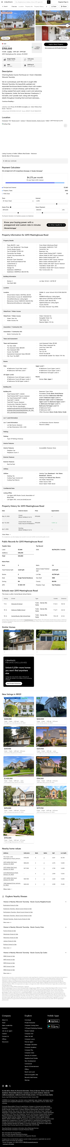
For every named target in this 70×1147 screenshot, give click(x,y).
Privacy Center (45, 1090)
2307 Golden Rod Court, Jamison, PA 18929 (10, 879)
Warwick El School (16, 604)
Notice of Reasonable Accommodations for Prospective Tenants (19, 1136)
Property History (39, 6)
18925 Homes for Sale (9, 970)
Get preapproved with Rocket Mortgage (56, 48)
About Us (5, 1020)
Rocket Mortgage (37, 171)
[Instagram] (3, 1086)
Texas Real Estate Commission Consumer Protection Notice (17, 1129)
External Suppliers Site (31, 1074)
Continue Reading (7, 101)
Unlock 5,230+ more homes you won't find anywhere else (17, 670)
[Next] (67, 25)
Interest (38, 198)
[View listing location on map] (37, 48)
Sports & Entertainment (32, 1066)
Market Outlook (29, 1031)
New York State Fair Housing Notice (11, 1132)
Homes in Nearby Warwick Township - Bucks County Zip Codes (25, 953)
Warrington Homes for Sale (10, 937)
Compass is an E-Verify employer (33, 1092)
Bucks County (15, 120)
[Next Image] (32, 639)
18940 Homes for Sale (9, 956)
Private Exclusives (30, 1022)
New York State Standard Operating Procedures (14, 1134)
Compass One (29, 1033)
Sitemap (27, 1080)
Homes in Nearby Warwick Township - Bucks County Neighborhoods (27, 902)
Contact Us (5, 1036)
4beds (4, 51)
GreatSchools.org (28, 620)
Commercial (28, 1064)
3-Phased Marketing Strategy (33, 1028)
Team (3, 1022)
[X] (10, 1086)
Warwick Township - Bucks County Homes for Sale (16, 919)
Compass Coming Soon (32, 1025)
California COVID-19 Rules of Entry (25, 1095)
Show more (7, 922)
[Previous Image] (5, 639)
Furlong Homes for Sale (9, 931)
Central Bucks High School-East (20, 616)
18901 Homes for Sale (9, 966)
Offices (4, 1039)
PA (10, 120)
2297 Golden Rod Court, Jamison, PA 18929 (10, 868)
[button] (2, 2)
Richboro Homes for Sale (9, 944)
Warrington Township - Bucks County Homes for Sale (17, 915)
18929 (25, 54)
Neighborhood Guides (31, 1058)
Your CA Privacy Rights (46, 1095)
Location (21, 6)
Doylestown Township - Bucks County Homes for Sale (17, 909)
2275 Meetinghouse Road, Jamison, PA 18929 (10, 873)
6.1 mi (62, 616)
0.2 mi (63, 604)
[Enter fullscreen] (65, 125)
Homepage (5, 120)
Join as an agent (7, 1031)
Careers (4, 1033)
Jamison (23, 120)
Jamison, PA (20, 54)
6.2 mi (63, 610)
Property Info (29, 6)
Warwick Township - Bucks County (35, 120)
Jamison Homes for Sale (9, 941)
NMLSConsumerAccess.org (30, 1142)
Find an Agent (29, 1042)
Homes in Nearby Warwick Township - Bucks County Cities (24, 927)
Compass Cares (29, 1053)
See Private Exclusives (14, 683)
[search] (48, 2)
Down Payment (40, 207)
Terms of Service (35, 1090)
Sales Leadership (7, 1025)
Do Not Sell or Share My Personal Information (15, 1090)
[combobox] (31, 2)
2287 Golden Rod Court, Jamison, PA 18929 (10, 863)
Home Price (5, 207)
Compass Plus (29, 1050)
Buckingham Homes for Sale (10, 905)
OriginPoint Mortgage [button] (23, 171)
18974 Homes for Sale (9, 963)
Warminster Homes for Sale (10, 934)
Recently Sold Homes (31, 1077)
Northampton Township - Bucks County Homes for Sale (18, 912)
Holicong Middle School (18, 610)
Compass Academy (30, 1047)
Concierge (28, 1020)
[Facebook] (7, 1086)
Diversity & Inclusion (31, 1055)
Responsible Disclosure (16, 1092)
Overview (14, 6)
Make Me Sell (29, 1036)
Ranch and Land (30, 1072)
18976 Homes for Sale (9, 959)
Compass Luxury (30, 1039)
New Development (30, 1061)
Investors (4, 1028)
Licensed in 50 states (8, 1144)
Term (3, 198)
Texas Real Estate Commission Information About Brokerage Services (20, 1128)
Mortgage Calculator (31, 1044)
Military (27, 1069)
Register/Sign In (63, 2)
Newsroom (5, 1042)
